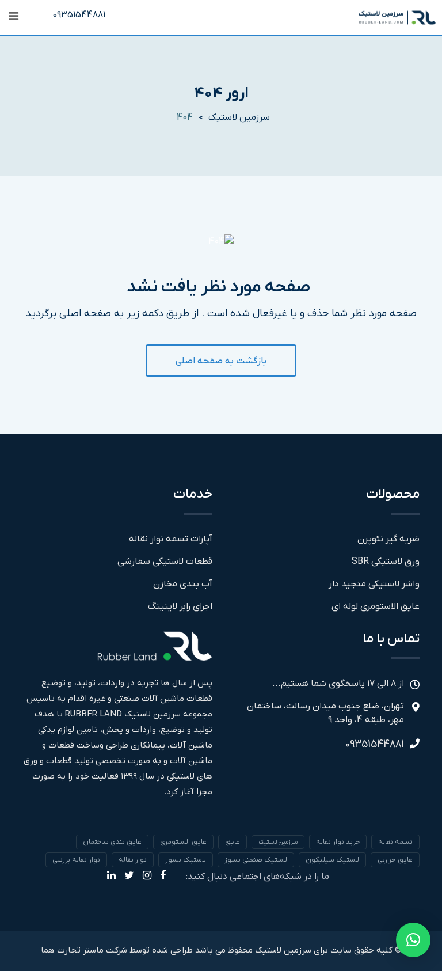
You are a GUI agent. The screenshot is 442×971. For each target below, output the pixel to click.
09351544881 (78, 15)
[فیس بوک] (163, 876)
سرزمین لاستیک (278, 842)
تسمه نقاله (395, 842)
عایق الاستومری (183, 842)
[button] (413, 940)
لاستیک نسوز (185, 859)
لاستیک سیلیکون (332, 859)
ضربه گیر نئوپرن (388, 539)
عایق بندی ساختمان (112, 842)
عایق (232, 842)
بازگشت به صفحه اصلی (221, 361)
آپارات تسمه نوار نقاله (170, 539)
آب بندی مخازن (182, 584)
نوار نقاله (133, 859)
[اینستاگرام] (147, 876)
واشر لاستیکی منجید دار (374, 584)
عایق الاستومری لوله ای (376, 606)
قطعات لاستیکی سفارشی (164, 561)
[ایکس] (129, 876)
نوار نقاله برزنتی (76, 859)
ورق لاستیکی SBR (386, 561)
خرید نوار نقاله (338, 842)
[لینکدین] (111, 876)
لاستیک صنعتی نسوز (255, 859)
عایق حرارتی (395, 859)
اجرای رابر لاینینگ (180, 606)
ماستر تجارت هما (72, 950)
